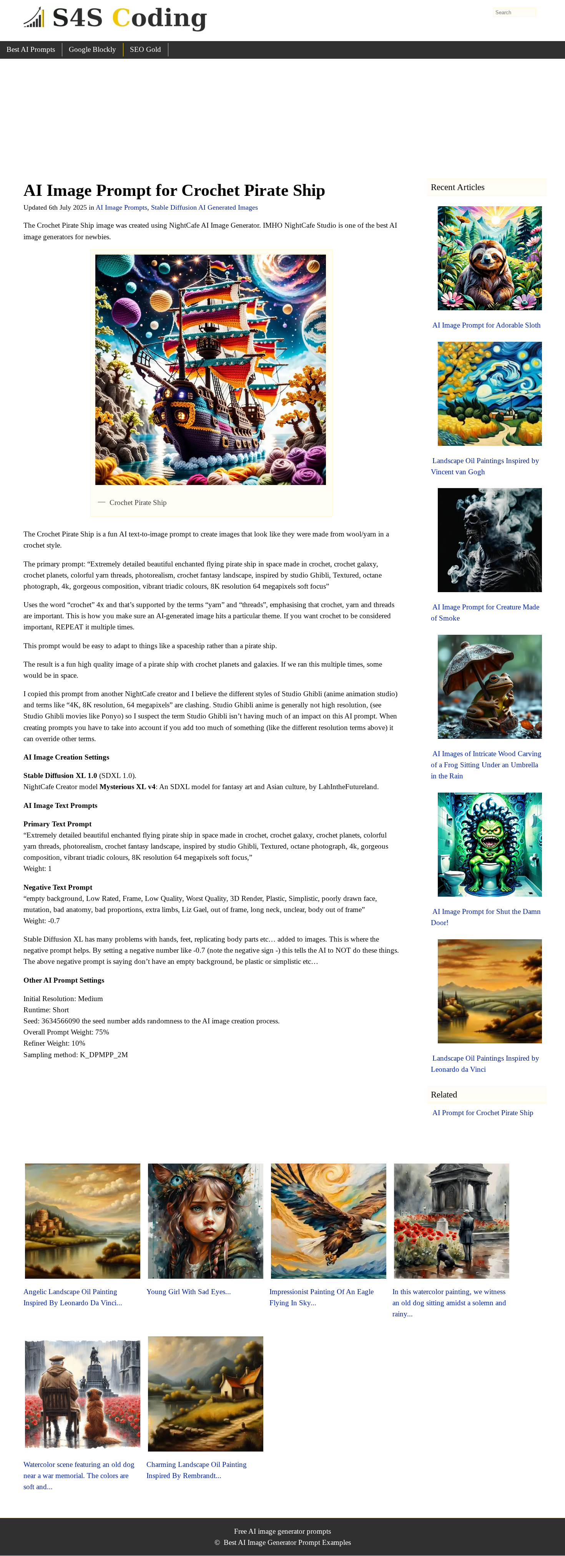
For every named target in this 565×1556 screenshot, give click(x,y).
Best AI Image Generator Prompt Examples (287, 1542)
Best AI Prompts (31, 49)
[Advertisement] (282, 116)
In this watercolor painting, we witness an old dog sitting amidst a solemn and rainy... (449, 1303)
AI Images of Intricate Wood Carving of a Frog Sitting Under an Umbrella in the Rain (486, 765)
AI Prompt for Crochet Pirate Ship (482, 1113)
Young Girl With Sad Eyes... (188, 1292)
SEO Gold (145, 49)
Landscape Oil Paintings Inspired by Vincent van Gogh (485, 466)
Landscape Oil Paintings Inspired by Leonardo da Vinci (485, 1063)
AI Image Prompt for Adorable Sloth (486, 325)
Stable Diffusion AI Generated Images (204, 207)
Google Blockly (92, 49)
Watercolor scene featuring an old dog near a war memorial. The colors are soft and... (79, 1475)
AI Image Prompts (121, 207)
